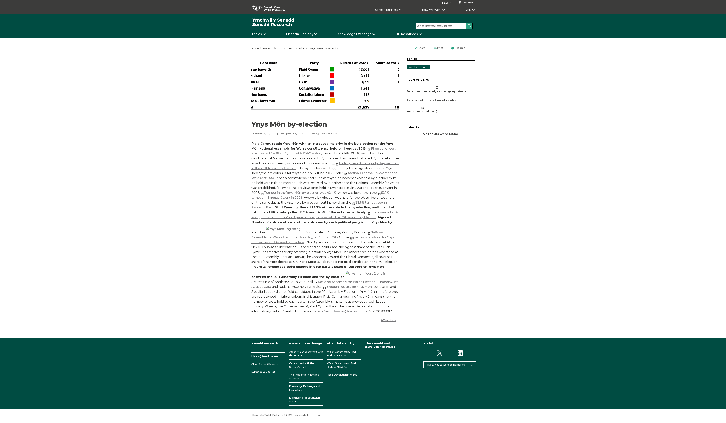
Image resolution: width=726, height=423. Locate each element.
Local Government (418, 67)
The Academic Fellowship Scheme (304, 376)
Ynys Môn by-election (324, 48)
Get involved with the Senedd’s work (301, 365)
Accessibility (302, 415)
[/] (273, 22)
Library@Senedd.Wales (264, 356)
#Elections (388, 320)
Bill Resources (407, 34)
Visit (468, 10)
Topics (256, 34)
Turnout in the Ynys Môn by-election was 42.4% (300, 193)
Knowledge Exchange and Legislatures (304, 388)
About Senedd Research (265, 364)
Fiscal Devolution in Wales (342, 374)
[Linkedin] (460, 353)
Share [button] (420, 48)
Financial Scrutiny (299, 34)
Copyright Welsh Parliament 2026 (272, 415)
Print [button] (438, 48)
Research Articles (293, 48)
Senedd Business (386, 10)
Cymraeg (466, 2)
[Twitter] (439, 353)
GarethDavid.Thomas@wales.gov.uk (340, 311)
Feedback (458, 48)
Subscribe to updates (263, 371)
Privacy (317, 415)
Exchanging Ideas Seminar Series (304, 399)
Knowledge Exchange (354, 34)
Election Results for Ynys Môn (349, 287)
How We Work (431, 10)
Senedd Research (264, 48)
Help (447, 2)
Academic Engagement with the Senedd (306, 353)
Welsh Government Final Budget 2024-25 (341, 353)
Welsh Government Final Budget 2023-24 (341, 365)
